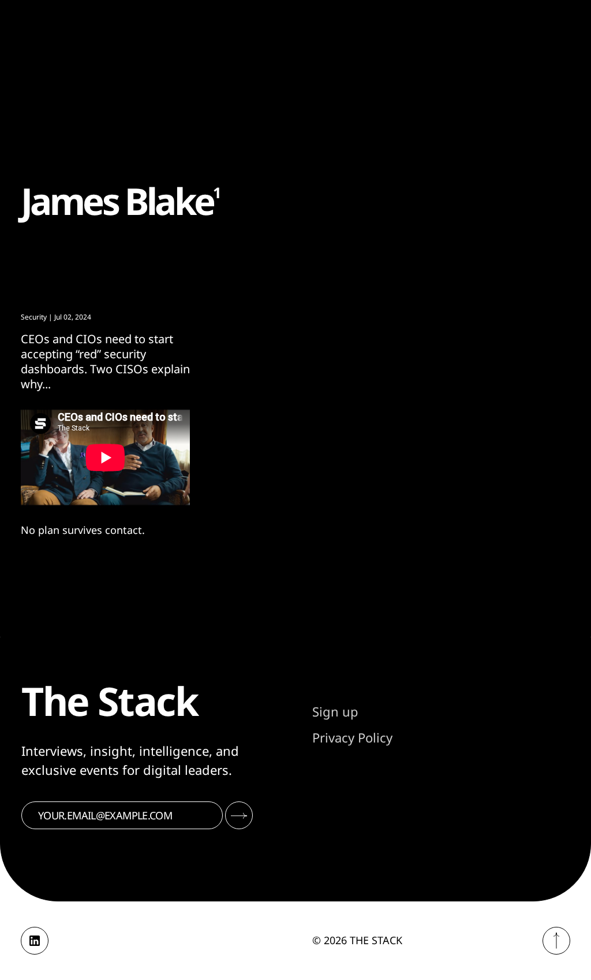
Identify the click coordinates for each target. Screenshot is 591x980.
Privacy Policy (352, 737)
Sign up (335, 711)
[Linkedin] (34, 941)
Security (34, 317)
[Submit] (239, 815)
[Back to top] (556, 941)
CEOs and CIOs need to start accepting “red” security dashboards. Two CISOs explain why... (105, 361)
